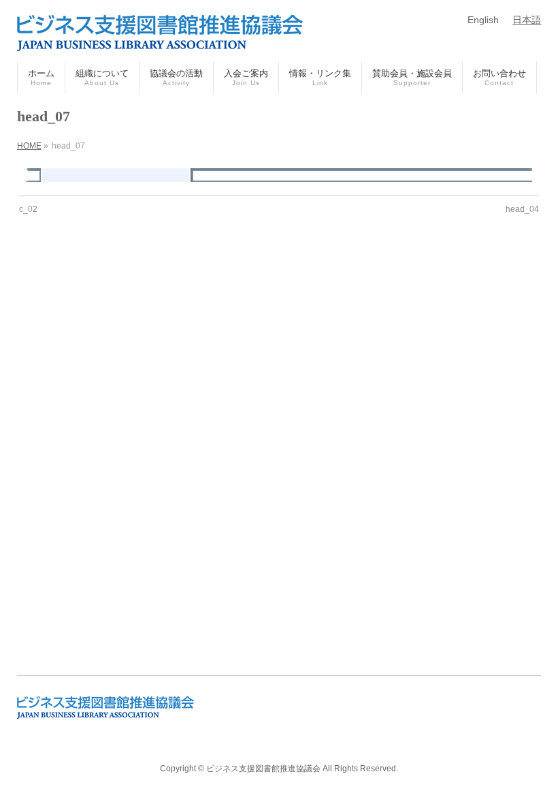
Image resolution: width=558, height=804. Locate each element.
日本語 (526, 19)
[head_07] (278, 175)
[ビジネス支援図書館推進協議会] (160, 35)
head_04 (522, 209)
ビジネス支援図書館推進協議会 (263, 768)
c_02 (28, 209)
